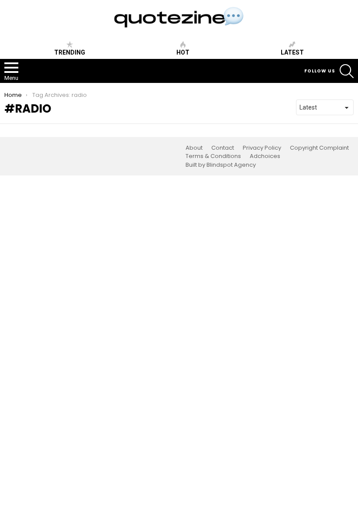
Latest (292, 52)
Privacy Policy (262, 147)
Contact (222, 147)
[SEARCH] (347, 71)
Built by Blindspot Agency (221, 164)
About (194, 147)
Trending (69, 52)
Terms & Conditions (213, 156)
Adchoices (265, 156)
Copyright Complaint (319, 147)
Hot (182, 52)
